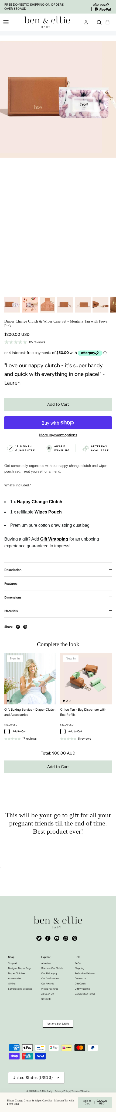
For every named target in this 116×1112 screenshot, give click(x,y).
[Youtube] (56, 938)
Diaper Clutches (16, 973)
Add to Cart (58, 404)
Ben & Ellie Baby (44, 1091)
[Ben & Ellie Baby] (47, 22)
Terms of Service (80, 1091)
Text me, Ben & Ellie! (58, 1023)
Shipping (79, 968)
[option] (58, 167)
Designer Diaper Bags (19, 968)
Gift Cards (80, 983)
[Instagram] (65, 938)
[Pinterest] (74, 938)
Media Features (49, 988)
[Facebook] (47, 938)
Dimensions (13, 597)
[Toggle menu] (6, 22)
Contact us (80, 978)
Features (11, 584)
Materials (11, 611)
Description (13, 570)
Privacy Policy (62, 1091)
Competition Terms (85, 993)
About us (46, 963)
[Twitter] (39, 938)
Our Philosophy (49, 973)
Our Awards (47, 983)
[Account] (84, 22)
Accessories (14, 978)
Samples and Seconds (20, 988)
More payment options (58, 435)
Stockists (46, 998)
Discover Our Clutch (52, 968)
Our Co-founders (50, 978)
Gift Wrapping (82, 988)
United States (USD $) (32, 1077)
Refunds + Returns (85, 973)
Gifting (11, 983)
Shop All (12, 963)
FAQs (78, 963)
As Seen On (47, 993)
